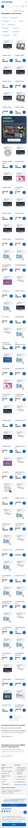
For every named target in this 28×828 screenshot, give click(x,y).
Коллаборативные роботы (5, 776)
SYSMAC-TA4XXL (19, 55)
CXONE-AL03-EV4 (19, 679)
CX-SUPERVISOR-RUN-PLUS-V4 (19, 706)
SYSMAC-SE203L (19, 81)
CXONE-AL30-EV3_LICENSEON (6, 343)
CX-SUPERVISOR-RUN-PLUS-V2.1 (6, 602)
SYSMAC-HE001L (6, 446)
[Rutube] (2, 811)
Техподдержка (5, 784)
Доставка (3, 779)
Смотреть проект (13, 140)
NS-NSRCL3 (5, 498)
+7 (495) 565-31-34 (21, 776)
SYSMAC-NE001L (19, 317)
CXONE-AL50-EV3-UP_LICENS (20, 473)
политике (18, 821)
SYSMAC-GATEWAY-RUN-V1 (7, 162)
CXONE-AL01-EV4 (19, 498)
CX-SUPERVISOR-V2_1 (6, 576)
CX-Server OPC (6, 35)
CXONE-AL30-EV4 (19, 291)
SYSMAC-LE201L (19, 213)
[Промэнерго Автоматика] (6, 2)
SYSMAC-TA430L (6, 213)
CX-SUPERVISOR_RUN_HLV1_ (20, 343)
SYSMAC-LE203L (6, 187)
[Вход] (26, 6)
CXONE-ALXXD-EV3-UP (6, 524)
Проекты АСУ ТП (5, 773)
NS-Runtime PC (12, 24)
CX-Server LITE (16, 31)
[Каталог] (2, 6)
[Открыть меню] (26, 2)
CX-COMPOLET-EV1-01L (19, 188)
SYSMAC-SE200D (19, 107)
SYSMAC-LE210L (6, 55)
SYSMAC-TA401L (6, 239)
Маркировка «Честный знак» (6, 768)
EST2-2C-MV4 (6, 368)
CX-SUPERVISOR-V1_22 (19, 602)
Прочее (15, 35)
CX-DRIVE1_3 (5, 472)
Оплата (3, 781)
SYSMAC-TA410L (19, 161)
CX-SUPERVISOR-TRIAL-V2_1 (19, 524)
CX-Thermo (16, 28)
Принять (14, 824)
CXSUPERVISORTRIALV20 (20, 265)
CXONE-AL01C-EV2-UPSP (20, 628)
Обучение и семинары (6, 771)
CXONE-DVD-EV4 (19, 550)
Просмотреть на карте (20, 784)
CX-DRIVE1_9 (5, 291)
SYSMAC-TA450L (6, 81)
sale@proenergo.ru (21, 781)
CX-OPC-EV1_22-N (7, 550)
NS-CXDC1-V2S (6, 705)
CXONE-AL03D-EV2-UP (20, 447)
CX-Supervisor (7, 21)
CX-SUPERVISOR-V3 (19, 369)
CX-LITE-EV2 (5, 317)
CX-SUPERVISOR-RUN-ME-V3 (6, 266)
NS (4, 24)
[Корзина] (23, 6)
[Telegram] (7, 811)
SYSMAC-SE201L (19, 239)
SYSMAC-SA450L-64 (7, 680)
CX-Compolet (6, 28)
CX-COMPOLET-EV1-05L (6, 395)
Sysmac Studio (14, 17)
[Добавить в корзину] (11, 60)
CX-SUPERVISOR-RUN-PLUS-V (19, 395)
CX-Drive (21, 21)
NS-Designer (6, 31)
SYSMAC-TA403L (6, 107)
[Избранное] (21, 6)
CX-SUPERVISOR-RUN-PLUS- (19, 654)
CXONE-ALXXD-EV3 (20, 420)
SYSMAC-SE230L (6, 420)
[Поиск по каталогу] (12, 6)
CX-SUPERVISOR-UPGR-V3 (6, 628)
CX (15, 21)
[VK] (4, 811)
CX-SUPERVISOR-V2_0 (6, 654)
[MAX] (9, 811)
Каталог (3, 765)
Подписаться (14, 805)
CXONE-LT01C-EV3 (20, 575)
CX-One (5, 17)
